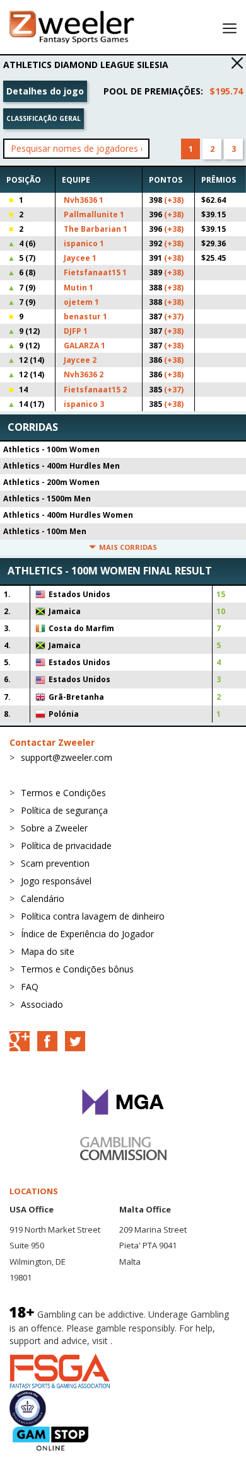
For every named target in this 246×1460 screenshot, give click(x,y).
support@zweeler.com (66, 757)
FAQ (29, 987)
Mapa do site (47, 951)
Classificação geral (43, 118)
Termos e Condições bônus (77, 969)
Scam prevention (55, 863)
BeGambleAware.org (157, 1341)
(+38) (174, 200)
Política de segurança (64, 810)
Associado (42, 1004)
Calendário (42, 898)
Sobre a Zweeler (54, 828)
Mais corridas (128, 547)
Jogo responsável (56, 881)
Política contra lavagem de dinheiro (93, 916)
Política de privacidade (66, 846)
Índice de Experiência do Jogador (87, 934)
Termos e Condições (63, 793)
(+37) (174, 316)
